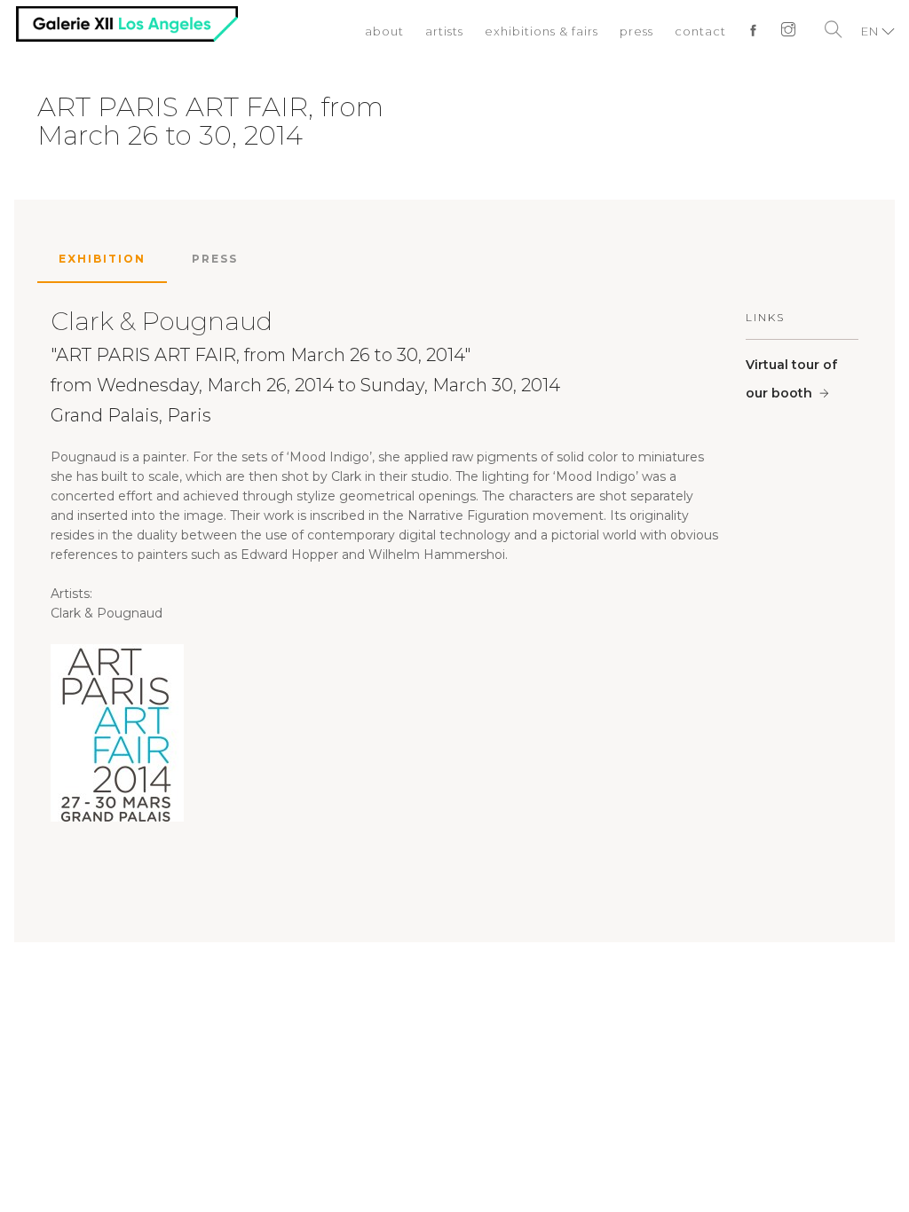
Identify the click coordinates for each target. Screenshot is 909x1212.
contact (700, 31)
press (636, 31)
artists (444, 31)
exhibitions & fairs (541, 31)
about (384, 31)
